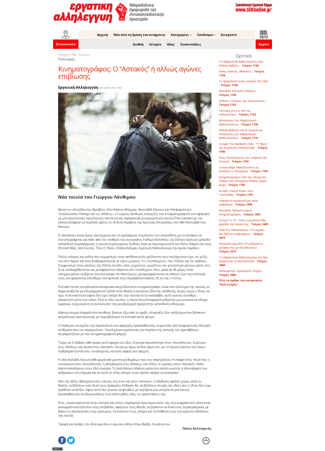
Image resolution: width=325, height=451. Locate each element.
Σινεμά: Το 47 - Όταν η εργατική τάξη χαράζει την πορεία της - (243, 222)
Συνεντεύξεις (190, 44)
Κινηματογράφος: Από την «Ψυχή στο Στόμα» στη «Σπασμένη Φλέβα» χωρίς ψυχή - (243, 181)
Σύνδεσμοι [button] (205, 35)
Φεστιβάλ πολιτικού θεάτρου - (238, 93)
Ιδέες (171, 44)
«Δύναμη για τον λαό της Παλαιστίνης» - (237, 112)
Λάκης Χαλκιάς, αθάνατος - (241, 73)
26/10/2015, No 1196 (110, 87)
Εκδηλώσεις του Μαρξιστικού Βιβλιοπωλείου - (238, 122)
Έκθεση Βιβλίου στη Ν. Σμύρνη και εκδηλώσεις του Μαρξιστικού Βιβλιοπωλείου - (241, 134)
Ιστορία (155, 44)
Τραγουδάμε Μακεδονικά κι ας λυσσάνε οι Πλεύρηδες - (243, 169)
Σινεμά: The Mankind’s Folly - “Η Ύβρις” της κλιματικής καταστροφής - (243, 147)
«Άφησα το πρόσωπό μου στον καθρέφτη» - (238, 202)
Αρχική (102, 35)
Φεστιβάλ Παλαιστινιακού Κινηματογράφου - (239, 212)
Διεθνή (138, 44)
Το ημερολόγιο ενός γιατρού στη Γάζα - (243, 83)
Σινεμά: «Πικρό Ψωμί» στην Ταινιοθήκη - (236, 193)
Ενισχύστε (229, 35)
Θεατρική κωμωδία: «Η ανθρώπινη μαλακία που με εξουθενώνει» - (241, 247)
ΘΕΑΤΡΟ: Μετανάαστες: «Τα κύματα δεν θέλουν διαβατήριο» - (241, 233)
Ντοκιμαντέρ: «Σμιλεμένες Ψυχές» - (241, 273)
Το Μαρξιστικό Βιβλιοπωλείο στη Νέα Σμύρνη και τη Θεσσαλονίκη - (243, 261)
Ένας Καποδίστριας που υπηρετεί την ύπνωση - (243, 159)
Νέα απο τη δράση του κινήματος (139, 35)
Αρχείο (263, 44)
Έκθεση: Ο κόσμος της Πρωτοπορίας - (243, 103)
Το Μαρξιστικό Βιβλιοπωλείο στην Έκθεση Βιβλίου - (241, 63)
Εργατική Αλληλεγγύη (78, 87)
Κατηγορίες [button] (180, 35)
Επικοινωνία (66, 44)
